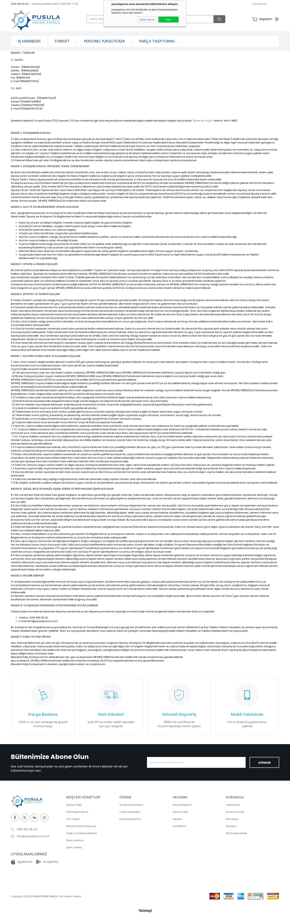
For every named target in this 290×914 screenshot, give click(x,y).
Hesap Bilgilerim (182, 804)
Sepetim (177, 819)
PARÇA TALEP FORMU (157, 41)
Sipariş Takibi (74, 804)
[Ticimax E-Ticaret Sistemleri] (145, 911)
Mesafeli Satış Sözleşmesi (81, 826)
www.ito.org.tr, (203, 120)
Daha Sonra (146, 19)
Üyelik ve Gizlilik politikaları (81, 833)
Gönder (264, 763)
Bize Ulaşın (232, 819)
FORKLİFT (62, 41)
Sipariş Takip (180, 812)
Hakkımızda (233, 804)
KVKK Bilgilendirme (77, 812)
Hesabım (231, 826)
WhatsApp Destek (236, 833)
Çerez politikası (75, 840)
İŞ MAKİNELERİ (29, 41)
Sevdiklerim (179, 826)
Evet (168, 19)
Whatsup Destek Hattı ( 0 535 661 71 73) (55, 4)
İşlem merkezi (74, 847)
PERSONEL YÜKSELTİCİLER (104, 41)
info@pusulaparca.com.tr (33, 836)
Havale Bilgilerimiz (130, 819)
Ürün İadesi (73, 819)
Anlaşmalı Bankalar (131, 804)
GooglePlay (50, 862)
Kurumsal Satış (235, 812)
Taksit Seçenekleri (129, 812)
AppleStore (24, 862)
